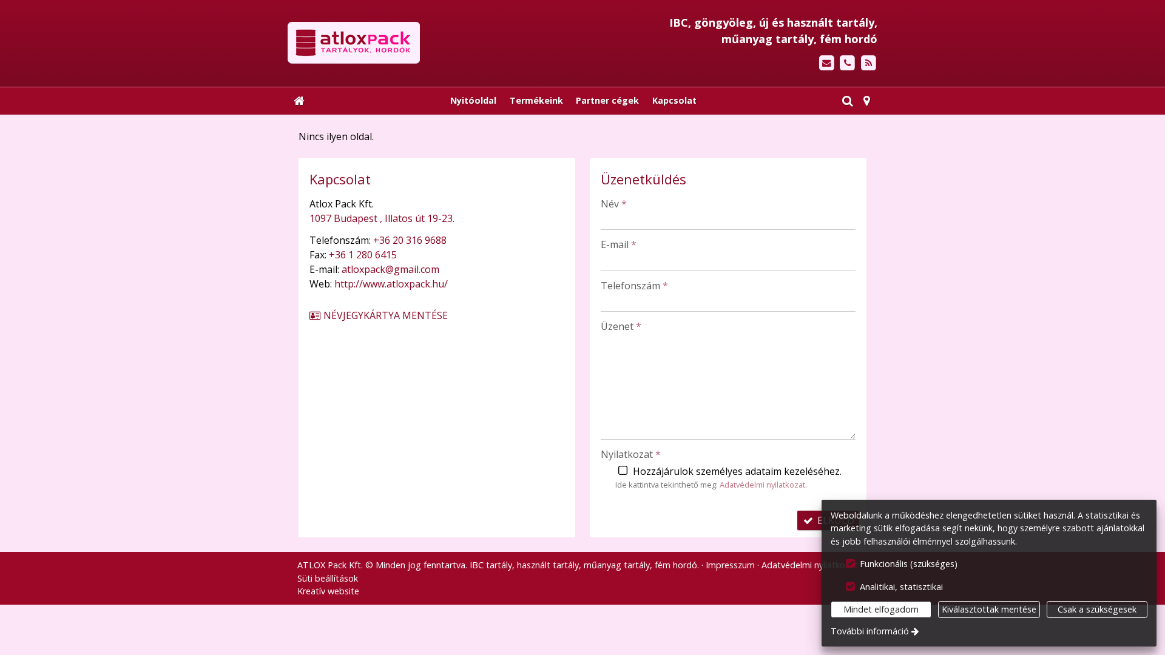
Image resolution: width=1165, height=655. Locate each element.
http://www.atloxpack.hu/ (391, 284)
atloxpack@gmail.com (390, 269)
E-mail (619, 244)
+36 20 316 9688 (410, 240)
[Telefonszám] (847, 63)
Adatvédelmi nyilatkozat (762, 484)
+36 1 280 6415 (363, 254)
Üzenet (621, 326)
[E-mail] (827, 63)
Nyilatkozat (631, 454)
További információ (870, 631)
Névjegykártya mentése (384, 315)
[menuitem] (299, 101)
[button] (867, 101)
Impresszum (730, 565)
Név (614, 203)
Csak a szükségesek (1097, 609)
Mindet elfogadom (881, 609)
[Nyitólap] (421, 43)
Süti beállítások (327, 578)
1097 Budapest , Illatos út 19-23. (381, 218)
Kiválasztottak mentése (989, 609)
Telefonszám (634, 285)
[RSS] (868, 63)
